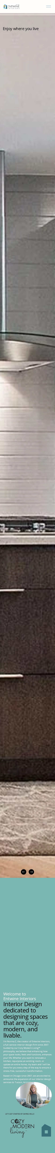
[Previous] (23, 872)
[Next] (31, 872)
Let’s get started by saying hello (19, 1114)
